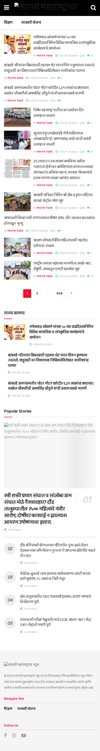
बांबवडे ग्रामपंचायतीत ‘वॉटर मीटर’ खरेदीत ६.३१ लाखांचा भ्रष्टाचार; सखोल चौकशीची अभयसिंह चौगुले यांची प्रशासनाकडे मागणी (46, 91)
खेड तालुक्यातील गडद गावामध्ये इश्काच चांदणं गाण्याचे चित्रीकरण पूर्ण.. (55, 599)
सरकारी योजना (31, 23)
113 (92, 276)
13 (91, 152)
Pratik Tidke (45, 55)
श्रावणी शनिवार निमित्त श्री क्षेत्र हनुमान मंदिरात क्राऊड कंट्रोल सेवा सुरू (63, 198)
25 (91, 55)
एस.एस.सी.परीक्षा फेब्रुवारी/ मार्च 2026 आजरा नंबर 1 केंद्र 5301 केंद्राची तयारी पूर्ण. (55, 622)
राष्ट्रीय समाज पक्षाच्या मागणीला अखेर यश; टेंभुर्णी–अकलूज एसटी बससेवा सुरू (62, 266)
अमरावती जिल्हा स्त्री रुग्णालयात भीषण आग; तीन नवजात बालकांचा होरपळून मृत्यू (49, 221)
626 (60, 293)
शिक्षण (8, 23)
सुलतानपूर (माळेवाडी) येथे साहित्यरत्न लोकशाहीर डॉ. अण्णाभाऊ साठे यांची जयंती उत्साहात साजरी (62, 139)
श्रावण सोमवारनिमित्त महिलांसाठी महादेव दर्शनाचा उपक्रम (60, 243)
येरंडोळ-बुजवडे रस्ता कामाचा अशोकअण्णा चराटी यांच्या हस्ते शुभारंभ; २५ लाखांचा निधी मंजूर (55, 576)
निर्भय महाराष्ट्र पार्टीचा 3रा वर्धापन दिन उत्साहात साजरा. (58, 113)
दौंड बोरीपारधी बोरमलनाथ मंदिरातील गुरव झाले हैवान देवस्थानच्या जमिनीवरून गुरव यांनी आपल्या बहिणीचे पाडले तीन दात (57, 550)
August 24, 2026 (67, 55)
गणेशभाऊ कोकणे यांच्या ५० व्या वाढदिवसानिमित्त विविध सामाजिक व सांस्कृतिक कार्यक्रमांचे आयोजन (64, 43)
